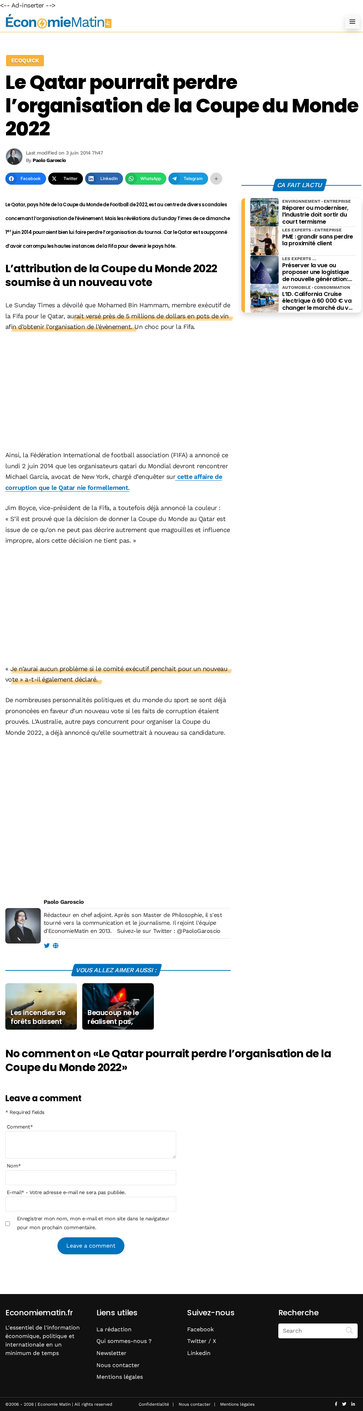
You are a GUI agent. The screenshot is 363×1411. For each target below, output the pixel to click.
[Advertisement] (118, 391)
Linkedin (199, 1353)
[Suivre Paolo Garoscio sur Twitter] (47, 946)
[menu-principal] (352, 22)
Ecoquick (25, 60)
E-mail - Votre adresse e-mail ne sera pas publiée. (66, 1192)
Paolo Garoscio (64, 901)
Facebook (200, 1329)
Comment (20, 1127)
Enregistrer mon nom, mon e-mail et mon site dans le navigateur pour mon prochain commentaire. (93, 1223)
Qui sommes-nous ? (124, 1341)
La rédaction (114, 1329)
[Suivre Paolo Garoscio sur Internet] (55, 946)
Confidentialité (154, 1404)
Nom (14, 1166)
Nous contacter (118, 1365)
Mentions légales (119, 1376)
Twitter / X (201, 1341)
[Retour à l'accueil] (167, 21)
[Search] (349, 1330)
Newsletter (111, 1353)
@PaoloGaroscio (198, 931)
